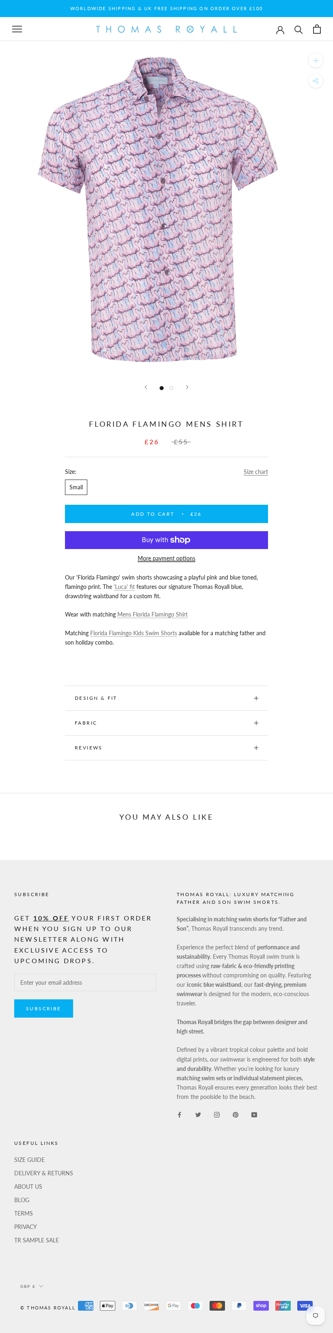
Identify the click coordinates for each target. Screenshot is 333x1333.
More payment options (166, 558)
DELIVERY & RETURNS (43, 1173)
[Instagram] (217, 1114)
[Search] (298, 29)
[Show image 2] (171, 388)
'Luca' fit (124, 586)
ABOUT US (28, 1186)
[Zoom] (316, 60)
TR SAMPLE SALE (36, 1240)
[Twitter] (198, 1114)
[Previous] (146, 387)
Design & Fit (97, 698)
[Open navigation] (17, 29)
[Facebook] (179, 1114)
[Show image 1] (162, 388)
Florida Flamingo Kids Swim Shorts (133, 633)
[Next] (187, 387)
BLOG (21, 1199)
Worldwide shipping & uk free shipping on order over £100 (166, 8)
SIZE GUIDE (29, 1159)
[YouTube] (254, 1114)
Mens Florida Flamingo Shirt (152, 614)
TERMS (23, 1213)
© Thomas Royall (48, 1307)
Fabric (86, 723)
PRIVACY (25, 1226)
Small (76, 487)
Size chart (256, 471)
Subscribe (43, 1008)
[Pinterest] (235, 1114)
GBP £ (28, 1286)
